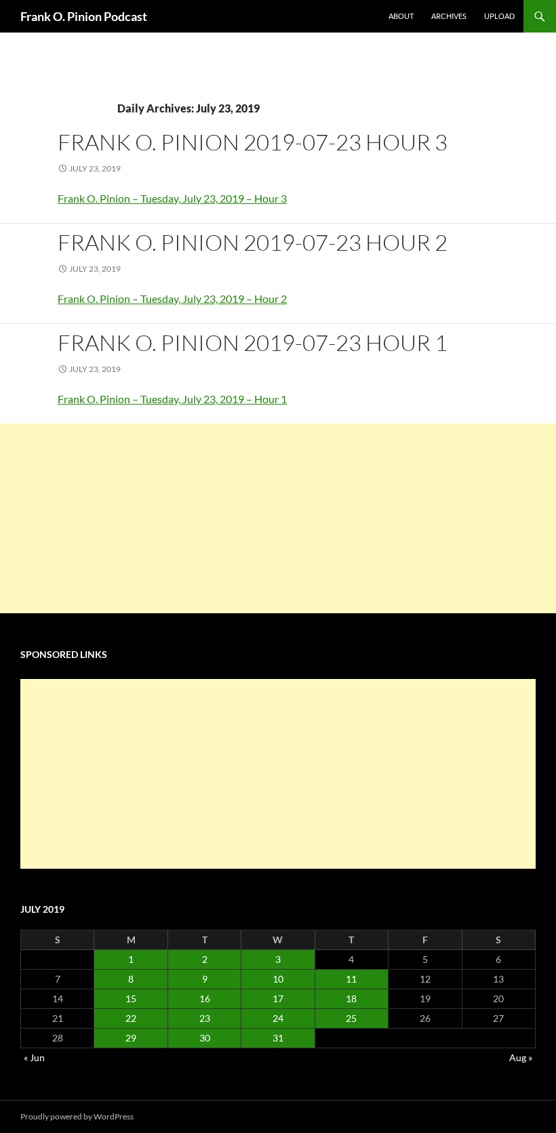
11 (351, 979)
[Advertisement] (278, 518)
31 (278, 1038)
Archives (448, 16)
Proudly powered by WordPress (77, 1116)
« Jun (34, 1057)
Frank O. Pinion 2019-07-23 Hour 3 (253, 142)
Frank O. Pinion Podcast (83, 16)
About (401, 16)
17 (278, 998)
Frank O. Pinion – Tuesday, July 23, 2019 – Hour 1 (172, 398)
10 (278, 979)
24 (278, 1018)
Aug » (520, 1057)
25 (351, 1018)
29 (130, 1038)
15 (130, 998)
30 (204, 1038)
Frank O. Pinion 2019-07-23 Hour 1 (253, 342)
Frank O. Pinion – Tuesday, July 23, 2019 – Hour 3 (172, 198)
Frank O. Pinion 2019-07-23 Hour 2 (253, 242)
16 (204, 998)
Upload (499, 16)
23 (204, 1018)
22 (130, 1018)
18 (351, 998)
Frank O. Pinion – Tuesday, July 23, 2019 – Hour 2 (172, 298)
